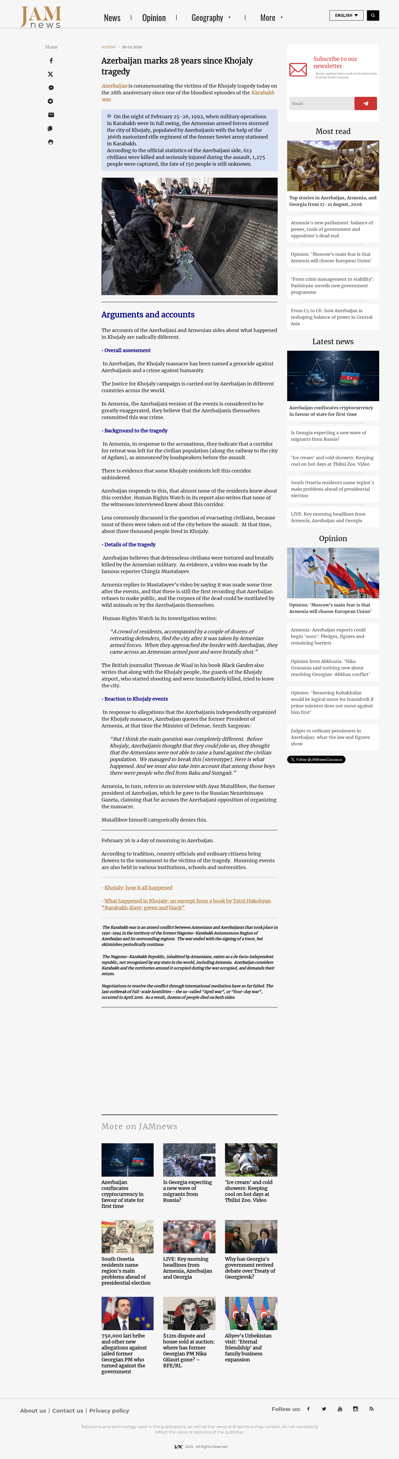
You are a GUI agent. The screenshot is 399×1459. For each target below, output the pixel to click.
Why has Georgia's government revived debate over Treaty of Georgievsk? (250, 1268)
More (268, 17)
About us (33, 1410)
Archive (111, 46)
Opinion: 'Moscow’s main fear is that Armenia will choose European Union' (331, 257)
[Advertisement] (190, 1060)
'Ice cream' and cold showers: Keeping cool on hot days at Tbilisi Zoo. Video (249, 1191)
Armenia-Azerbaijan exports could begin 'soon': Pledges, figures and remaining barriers (328, 636)
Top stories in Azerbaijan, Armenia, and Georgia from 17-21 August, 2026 (332, 201)
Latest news (333, 341)
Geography (207, 17)
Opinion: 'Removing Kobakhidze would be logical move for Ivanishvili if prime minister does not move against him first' (332, 702)
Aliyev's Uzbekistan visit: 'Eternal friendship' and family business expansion (248, 1348)
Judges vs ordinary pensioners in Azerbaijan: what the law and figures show (330, 737)
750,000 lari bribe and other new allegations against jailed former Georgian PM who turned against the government (124, 1354)
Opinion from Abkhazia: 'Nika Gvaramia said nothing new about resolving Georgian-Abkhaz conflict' (330, 668)
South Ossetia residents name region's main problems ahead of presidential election (126, 1271)
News (112, 17)
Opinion (154, 17)
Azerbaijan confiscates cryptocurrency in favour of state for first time (123, 1194)
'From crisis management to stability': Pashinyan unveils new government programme (332, 285)
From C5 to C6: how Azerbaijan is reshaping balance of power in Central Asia (331, 317)
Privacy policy (109, 1410)
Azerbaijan (114, 86)
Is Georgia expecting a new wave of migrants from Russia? (187, 1191)
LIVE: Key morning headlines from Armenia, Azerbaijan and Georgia (187, 1268)
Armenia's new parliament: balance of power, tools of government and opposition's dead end (332, 229)
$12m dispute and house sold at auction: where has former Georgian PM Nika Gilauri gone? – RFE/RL (189, 1351)
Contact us (67, 1410)
